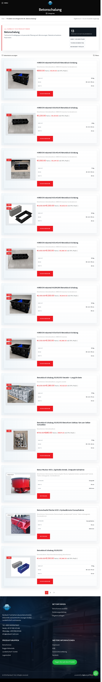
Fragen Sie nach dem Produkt (65, 662)
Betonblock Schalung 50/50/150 (49, 550)
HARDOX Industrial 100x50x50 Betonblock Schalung (57, 332)
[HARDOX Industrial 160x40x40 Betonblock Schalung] (20, 259)
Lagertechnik (6, 655)
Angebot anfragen (58, 616)
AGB (53, 648)
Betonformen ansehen (59, 609)
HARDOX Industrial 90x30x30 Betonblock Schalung (57, 62)
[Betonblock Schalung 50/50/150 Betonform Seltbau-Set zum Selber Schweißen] (20, 440)
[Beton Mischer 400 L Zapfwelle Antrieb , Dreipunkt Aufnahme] (20, 484)
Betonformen (41, 67)
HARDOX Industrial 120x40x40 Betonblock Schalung (57, 152)
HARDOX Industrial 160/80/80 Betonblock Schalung (57, 287)
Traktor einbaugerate (43, 475)
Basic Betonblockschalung (54, 554)
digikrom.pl (85, 675)
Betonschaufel (58, 474)
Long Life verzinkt (61, 382)
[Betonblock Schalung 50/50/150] (20, 567)
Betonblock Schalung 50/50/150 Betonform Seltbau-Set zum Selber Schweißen (63, 423)
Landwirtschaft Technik (86, 474)
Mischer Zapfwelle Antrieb (71, 474)
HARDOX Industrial (61, 67)
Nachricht (55, 655)
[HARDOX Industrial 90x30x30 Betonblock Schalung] (20, 79)
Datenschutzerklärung (59, 652)
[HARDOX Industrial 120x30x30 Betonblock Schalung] (20, 124)
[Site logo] (50, 3)
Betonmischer (50, 474)
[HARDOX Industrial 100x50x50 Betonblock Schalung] (20, 349)
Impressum (56, 645)
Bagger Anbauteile (8, 648)
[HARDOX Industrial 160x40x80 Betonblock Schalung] (20, 214)
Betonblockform (50, 67)
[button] (45, 94)
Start (2, 19)
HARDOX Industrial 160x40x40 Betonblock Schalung (57, 243)
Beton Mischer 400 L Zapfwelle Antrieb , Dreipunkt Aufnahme (60, 470)
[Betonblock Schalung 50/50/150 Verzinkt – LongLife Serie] (20, 394)
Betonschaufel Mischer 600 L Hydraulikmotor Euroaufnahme (60, 510)
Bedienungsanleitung (59, 612)
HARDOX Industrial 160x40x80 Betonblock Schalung (57, 197)
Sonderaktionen (72, 67)
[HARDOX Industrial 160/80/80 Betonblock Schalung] (20, 304)
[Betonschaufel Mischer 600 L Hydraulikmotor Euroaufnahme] (20, 524)
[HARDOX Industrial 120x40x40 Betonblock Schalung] (20, 169)
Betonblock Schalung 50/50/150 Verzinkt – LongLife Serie (59, 377)
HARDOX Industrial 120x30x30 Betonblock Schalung (57, 108)
